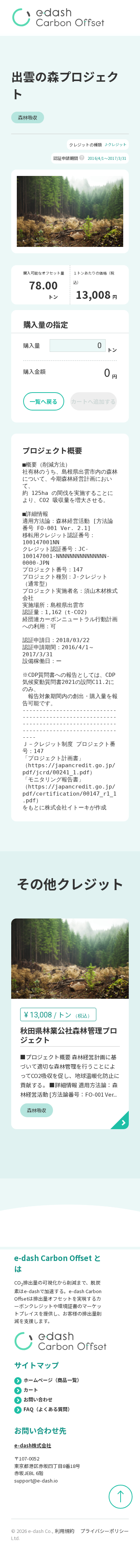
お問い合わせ (38, 1399)
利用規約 (64, 1530)
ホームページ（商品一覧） (53, 1380)
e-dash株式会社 (32, 1445)
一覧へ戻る (43, 401)
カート (31, 1389)
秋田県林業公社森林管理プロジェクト (68, 1035)
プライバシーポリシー (104, 1530)
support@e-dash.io (36, 1480)
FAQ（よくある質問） (48, 1409)
